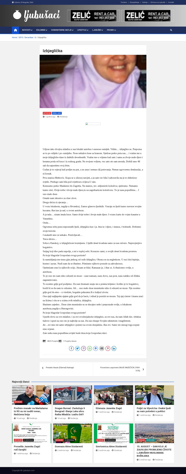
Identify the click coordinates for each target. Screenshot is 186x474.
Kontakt (171, 2)
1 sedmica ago (104, 412)
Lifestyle (81, 30)
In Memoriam (110, 402)
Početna (124, 2)
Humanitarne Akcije (61, 30)
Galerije (145, 2)
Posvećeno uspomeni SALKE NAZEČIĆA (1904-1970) (120, 369)
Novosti (26, 30)
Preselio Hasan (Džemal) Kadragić (60, 367)
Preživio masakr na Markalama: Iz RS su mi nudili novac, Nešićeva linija (31, 411)
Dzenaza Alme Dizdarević (69, 446)
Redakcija (63, 117)
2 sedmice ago (63, 450)
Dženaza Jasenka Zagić (109, 408)
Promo (110, 30)
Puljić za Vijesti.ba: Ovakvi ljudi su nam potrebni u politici (154, 410)
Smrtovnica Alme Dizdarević (111, 446)
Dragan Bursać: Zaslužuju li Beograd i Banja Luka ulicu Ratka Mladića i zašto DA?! (70, 411)
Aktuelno (47, 113)
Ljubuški (96, 30)
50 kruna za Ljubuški (157, 2)
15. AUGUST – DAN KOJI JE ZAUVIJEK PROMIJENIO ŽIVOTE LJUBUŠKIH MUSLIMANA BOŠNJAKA (154, 451)
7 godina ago (50, 117)
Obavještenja (134, 2)
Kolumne (40, 30)
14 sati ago (20, 418)
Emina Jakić (57, 113)
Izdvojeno (150, 440)
